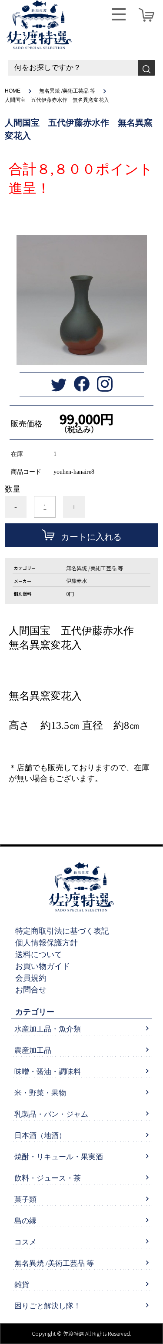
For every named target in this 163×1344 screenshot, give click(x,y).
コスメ (25, 1242)
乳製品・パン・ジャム (51, 1114)
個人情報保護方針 (46, 942)
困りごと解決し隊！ (47, 1306)
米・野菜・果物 (40, 1093)
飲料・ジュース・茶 (47, 1178)
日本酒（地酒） (40, 1135)
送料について (38, 954)
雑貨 (21, 1285)
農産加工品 (32, 1050)
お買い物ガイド (42, 966)
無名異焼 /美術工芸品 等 (67, 91)
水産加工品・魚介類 (47, 1029)
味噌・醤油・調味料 (47, 1072)
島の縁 (25, 1221)
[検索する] (146, 68)
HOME (12, 91)
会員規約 (31, 978)
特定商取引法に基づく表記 (62, 931)
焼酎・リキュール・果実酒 (58, 1157)
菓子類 (25, 1199)
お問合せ (31, 989)
